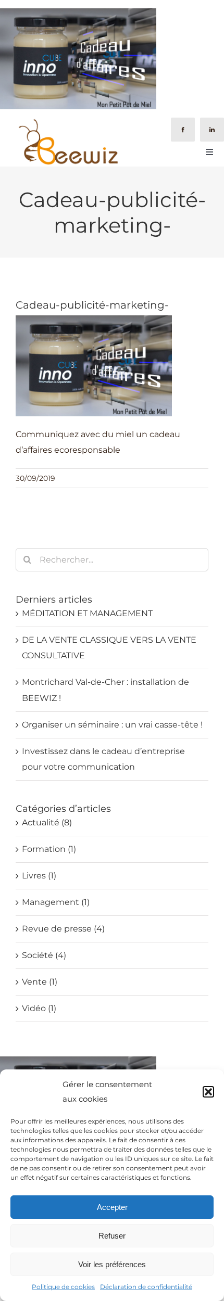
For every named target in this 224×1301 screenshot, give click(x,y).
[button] (208, 1092)
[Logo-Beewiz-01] (68, 121)
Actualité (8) (47, 822)
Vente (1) (39, 982)
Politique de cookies (63, 1287)
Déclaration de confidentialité (146, 1287)
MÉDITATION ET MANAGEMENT (87, 613)
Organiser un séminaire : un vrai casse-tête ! (112, 725)
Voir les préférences (112, 1264)
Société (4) (44, 955)
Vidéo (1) (39, 1008)
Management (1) (56, 902)
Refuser (112, 1235)
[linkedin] (212, 130)
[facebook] (183, 130)
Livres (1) (39, 876)
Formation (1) (49, 849)
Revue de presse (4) (63, 929)
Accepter (112, 1207)
